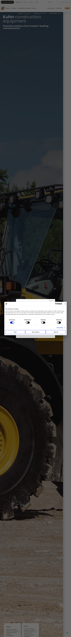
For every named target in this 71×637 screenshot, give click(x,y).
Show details (60, 327)
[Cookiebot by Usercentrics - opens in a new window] (56, 304)
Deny (15, 332)
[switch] (28, 322)
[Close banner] (65, 303)
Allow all (56, 332)
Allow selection (35, 332)
